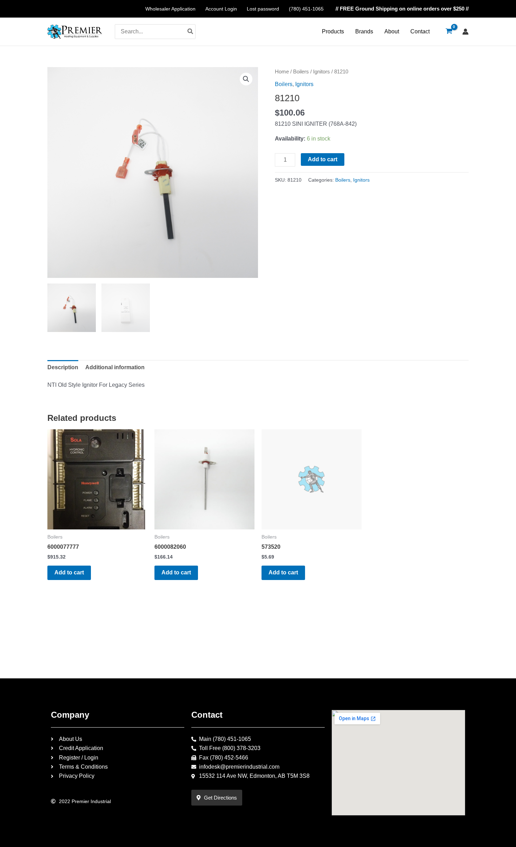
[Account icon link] (465, 31)
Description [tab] (62, 367)
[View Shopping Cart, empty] (448, 32)
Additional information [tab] (115, 367)
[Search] (190, 32)
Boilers (301, 71)
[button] (246, 79)
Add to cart (322, 159)
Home (282, 71)
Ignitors (321, 71)
